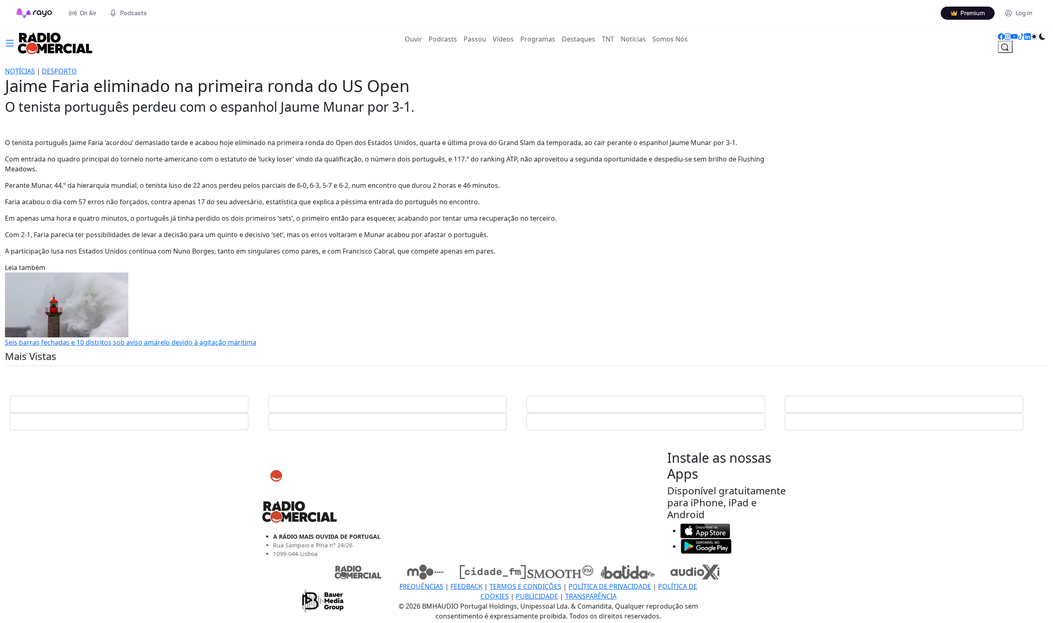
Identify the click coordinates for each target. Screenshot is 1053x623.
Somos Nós (670, 39)
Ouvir (415, 39)
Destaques (578, 39)
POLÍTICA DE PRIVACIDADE (609, 586)
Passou (475, 39)
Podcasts (443, 39)
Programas (537, 39)
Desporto (59, 71)
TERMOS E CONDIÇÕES (525, 586)
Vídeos (503, 39)
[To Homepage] (34, 13)
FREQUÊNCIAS (421, 586)
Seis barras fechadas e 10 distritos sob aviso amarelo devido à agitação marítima (130, 342)
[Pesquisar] (1005, 47)
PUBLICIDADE (537, 596)
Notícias (633, 39)
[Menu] (10, 42)
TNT (608, 39)
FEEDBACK (466, 586)
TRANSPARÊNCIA (591, 596)
